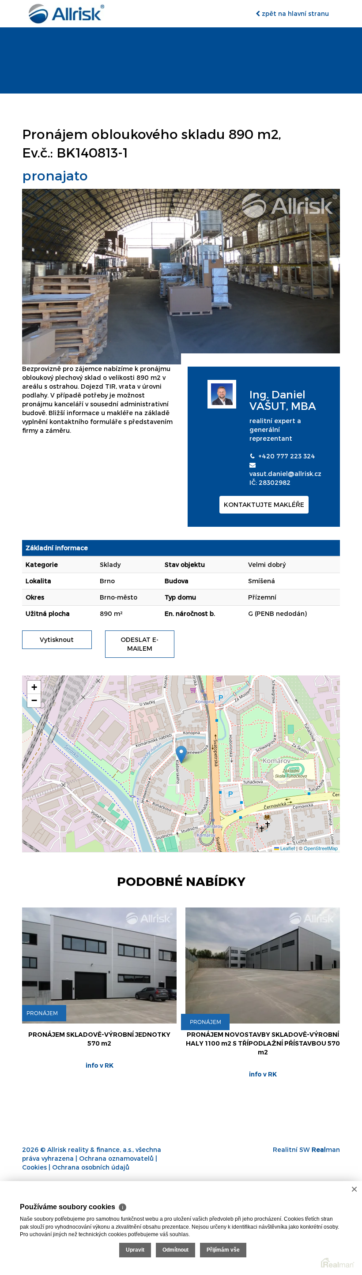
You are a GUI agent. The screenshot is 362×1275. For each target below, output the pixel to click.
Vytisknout (57, 639)
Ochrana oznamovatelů (116, 1158)
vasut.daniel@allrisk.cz (285, 473)
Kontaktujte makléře (264, 504)
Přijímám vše (223, 1250)
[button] (181, 755)
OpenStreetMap (321, 847)
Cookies (34, 1167)
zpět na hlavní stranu (294, 13)
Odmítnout (175, 1250)
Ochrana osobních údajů (90, 1167)
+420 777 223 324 (286, 456)
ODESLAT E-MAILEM (139, 644)
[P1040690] (181, 276)
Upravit (135, 1250)
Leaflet (287, 847)
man (326, 1149)
